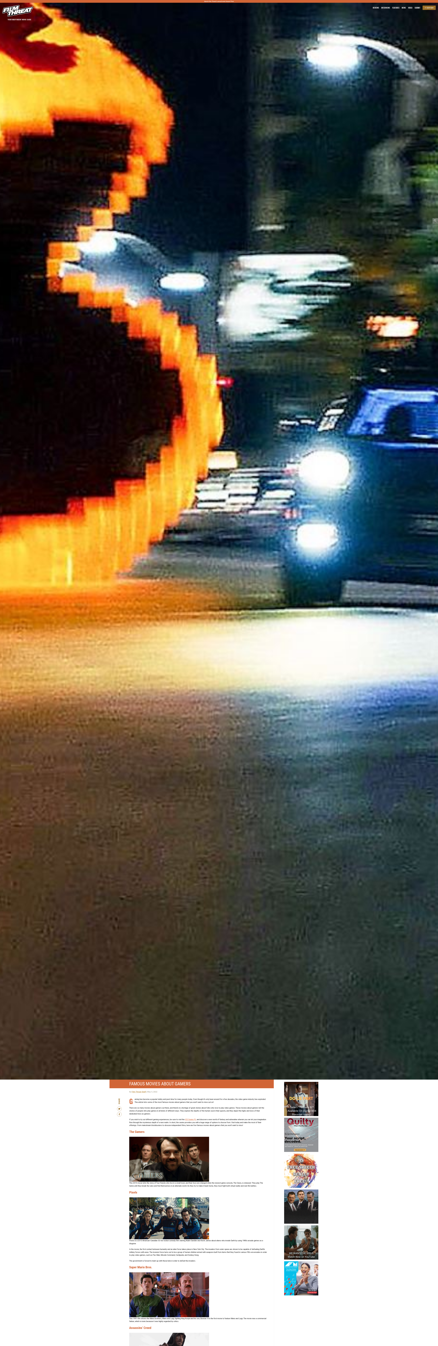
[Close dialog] (242, 656)
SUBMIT (219, 686)
